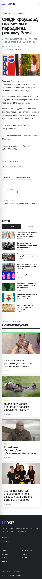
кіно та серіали (27, 550)
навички (24, 554)
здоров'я (5, 554)
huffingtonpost (14, 161)
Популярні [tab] (30, 226)
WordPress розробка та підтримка (11, 575)
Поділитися (7, 177)
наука (4, 550)
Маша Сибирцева (15, 49)
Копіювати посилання (23, 177)
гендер (24, 557)
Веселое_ (7, 13)
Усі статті (5, 537)
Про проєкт (6, 541)
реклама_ (19, 13)
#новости (13, 167)
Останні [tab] (11, 226)
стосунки (5, 557)
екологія (5, 561)
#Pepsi (5, 167)
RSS (3, 544)
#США (21, 167)
